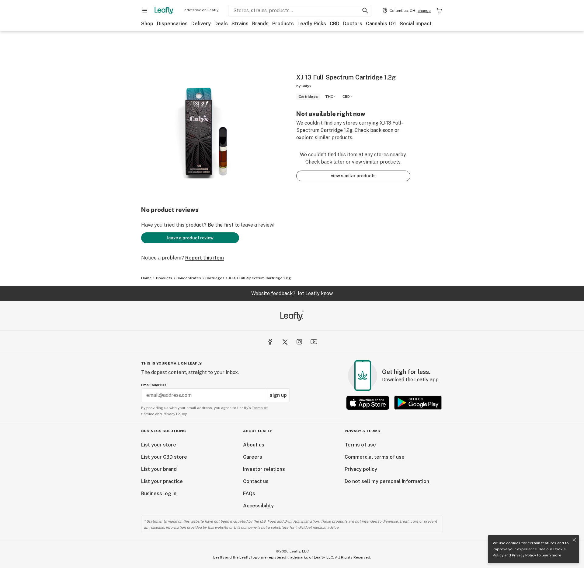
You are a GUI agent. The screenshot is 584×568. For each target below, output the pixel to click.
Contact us (256, 481)
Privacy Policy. (175, 414)
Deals (221, 23)
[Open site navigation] (144, 10)
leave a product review (190, 237)
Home (146, 278)
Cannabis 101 (381, 23)
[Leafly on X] (284, 341)
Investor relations (264, 469)
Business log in (158, 493)
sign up (278, 395)
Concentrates (188, 278)
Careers (252, 457)
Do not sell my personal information (387, 481)
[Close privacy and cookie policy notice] (574, 540)
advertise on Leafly (201, 10)
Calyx (306, 86)
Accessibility (258, 506)
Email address (153, 385)
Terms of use (360, 445)
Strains (240, 23)
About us (253, 445)
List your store (158, 445)
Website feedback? (292, 293)
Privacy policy (361, 469)
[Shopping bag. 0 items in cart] (439, 10)
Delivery (201, 23)
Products (283, 23)
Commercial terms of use (375, 457)
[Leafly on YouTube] (314, 341)
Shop (147, 23)
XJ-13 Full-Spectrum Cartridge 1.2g (260, 278)
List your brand (159, 469)
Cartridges (214, 278)
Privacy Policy (524, 555)
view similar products (353, 175)
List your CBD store (164, 457)
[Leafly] (164, 10)
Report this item (204, 258)
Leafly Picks (311, 23)
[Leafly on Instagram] (299, 341)
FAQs (249, 493)
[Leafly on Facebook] (270, 342)
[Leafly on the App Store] (367, 403)
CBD (334, 23)
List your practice (162, 481)
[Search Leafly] (365, 10)
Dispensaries (172, 23)
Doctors (352, 23)
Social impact (416, 23)
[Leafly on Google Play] (418, 403)
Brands (260, 23)
